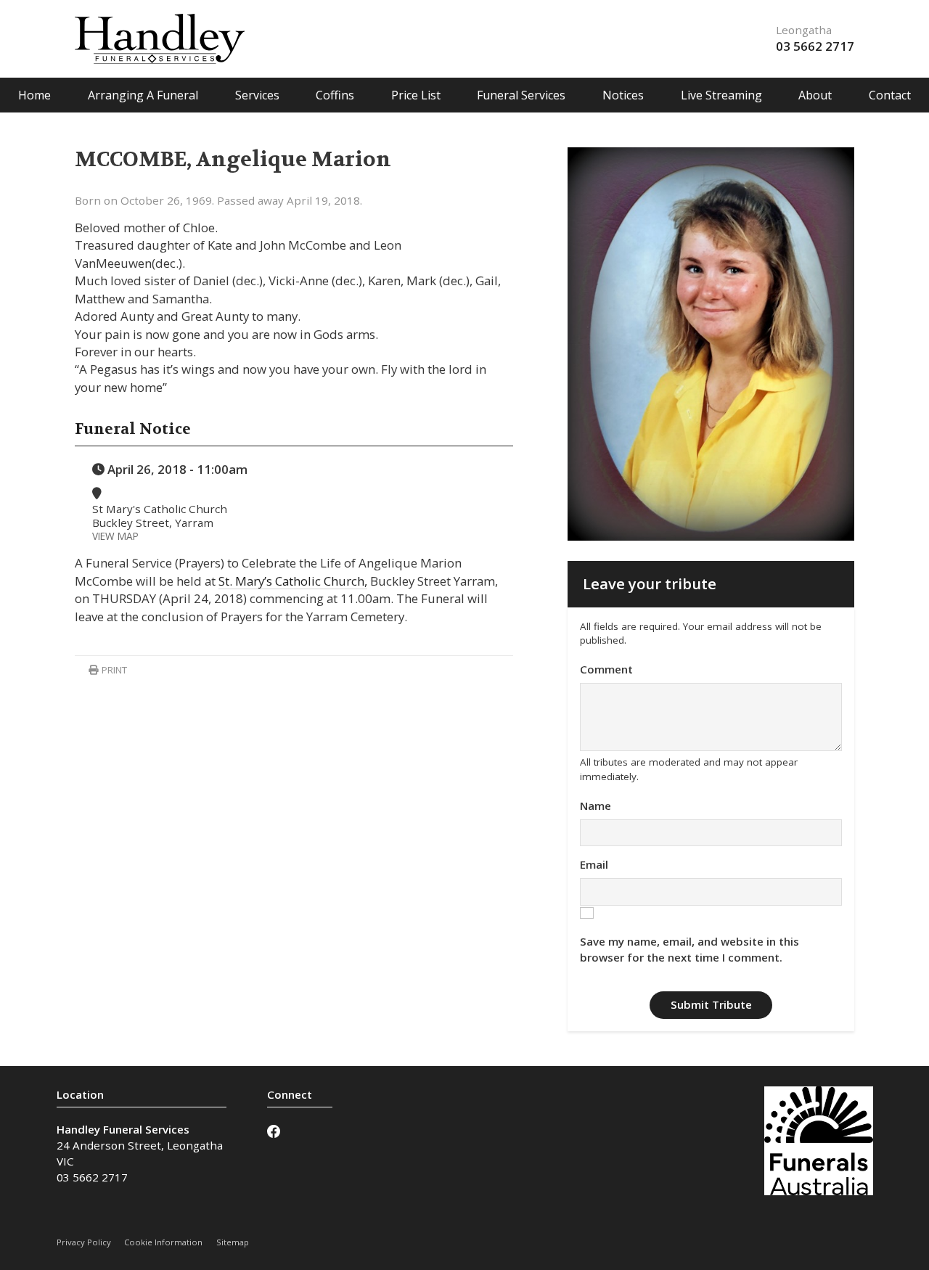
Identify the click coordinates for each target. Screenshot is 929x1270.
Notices (623, 95)
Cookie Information (163, 1242)
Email (594, 864)
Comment (606, 669)
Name (595, 805)
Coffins (335, 95)
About (815, 95)
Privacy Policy (84, 1242)
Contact (890, 95)
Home (34, 95)
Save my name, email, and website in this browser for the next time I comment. (689, 949)
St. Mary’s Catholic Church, (292, 581)
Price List (416, 95)
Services (257, 95)
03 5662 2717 (815, 46)
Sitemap (232, 1242)
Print (113, 669)
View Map (115, 536)
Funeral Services (521, 95)
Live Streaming (721, 95)
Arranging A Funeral (143, 95)
